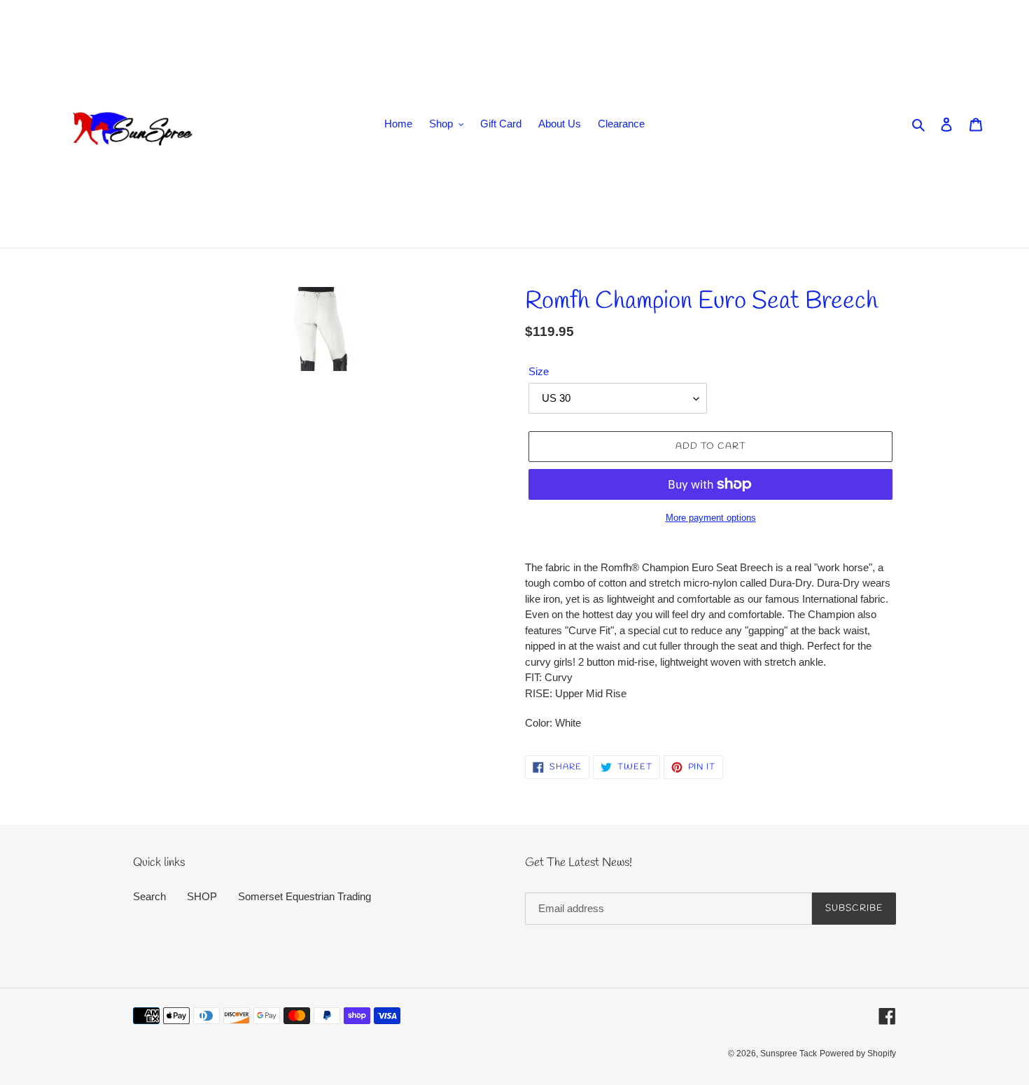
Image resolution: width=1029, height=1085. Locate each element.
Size (538, 371)
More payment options (711, 517)
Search (149, 896)
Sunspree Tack (788, 1053)
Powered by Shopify (858, 1053)
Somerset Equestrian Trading (304, 896)
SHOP (202, 896)
